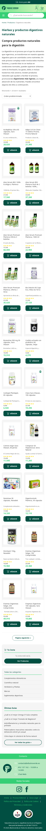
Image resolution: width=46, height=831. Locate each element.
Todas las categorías (12, 672)
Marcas (7, 691)
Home (4, 22)
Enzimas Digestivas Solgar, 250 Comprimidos (10, 606)
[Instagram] (19, 789)
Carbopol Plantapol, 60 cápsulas (11, 394)
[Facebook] (27, 789)
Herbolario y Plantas (12, 687)
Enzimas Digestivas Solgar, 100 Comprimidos (32, 553)
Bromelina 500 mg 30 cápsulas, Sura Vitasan (11, 342)
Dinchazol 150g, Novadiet (9, 552)
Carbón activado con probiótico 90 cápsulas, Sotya (33, 342)
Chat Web (22, 774)
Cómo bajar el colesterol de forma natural (20, 736)
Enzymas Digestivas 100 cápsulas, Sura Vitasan (33, 606)
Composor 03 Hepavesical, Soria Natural (32, 448)
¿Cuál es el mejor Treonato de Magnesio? (20, 719)
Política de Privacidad (12, 801)
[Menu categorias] (4, 15)
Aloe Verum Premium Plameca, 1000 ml (33, 236)
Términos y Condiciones (23, 805)
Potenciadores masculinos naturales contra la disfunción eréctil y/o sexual (22, 731)
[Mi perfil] (36, 8)
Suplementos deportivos (13, 695)
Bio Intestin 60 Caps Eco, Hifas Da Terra (33, 288)
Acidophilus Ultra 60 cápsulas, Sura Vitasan (11, 131)
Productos (11, 22)
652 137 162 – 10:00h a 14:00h (28, 768)
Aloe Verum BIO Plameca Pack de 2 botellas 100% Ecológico (32, 185)
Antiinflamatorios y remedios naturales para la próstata (22, 724)
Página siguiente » (23, 638)
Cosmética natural (11, 682)
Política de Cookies (31, 801)
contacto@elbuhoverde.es (29, 763)
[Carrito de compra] (42, 8)
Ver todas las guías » (23, 742)
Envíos (6, 798)
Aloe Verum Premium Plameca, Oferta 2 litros (11, 289)
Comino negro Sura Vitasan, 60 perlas (10, 447)
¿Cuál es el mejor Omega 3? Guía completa (21, 715)
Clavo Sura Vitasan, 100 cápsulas (32, 394)
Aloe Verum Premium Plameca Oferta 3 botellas (11, 237)
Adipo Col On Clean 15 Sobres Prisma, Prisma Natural (32, 131)
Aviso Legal (33, 798)
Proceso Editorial (19, 798)
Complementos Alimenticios (15, 678)
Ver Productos (23, 661)
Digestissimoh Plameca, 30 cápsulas (33, 499)
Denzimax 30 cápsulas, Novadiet (10, 499)
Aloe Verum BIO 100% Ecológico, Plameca (11, 183)
